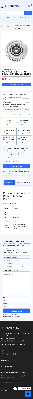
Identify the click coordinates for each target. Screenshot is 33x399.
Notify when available (16, 84)
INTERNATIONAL (12, 69)
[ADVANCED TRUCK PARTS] (15, 6)
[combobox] (16, 13)
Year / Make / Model (8, 263)
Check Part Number (16, 166)
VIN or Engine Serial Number (10, 257)
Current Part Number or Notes (11, 270)
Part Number (6, 158)
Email (28, 17)
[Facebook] (2, 354)
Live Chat (17, 102)
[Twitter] (5, 354)
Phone (5, 303)
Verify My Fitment (16, 311)
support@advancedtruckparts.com (15, 104)
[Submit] (29, 382)
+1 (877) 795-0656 (11, 17)
